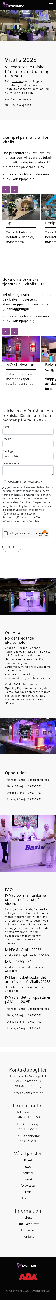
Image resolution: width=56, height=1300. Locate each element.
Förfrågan (28, 1230)
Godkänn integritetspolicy (25, 481)
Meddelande (10, 463)
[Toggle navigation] (50, 5)
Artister (28, 1173)
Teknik (28, 1179)
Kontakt (28, 1236)
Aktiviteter (28, 1185)
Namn (7, 426)
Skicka (12, 547)
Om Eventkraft (28, 1224)
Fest (28, 1192)
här (37, 521)
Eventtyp (7, 451)
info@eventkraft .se (28, 1093)
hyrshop (17, 81)
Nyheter (28, 1217)
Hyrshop (28, 1198)
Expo (28, 1166)
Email (6, 439)
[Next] (14, 189)
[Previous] (6, 189)
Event (28, 1160)
